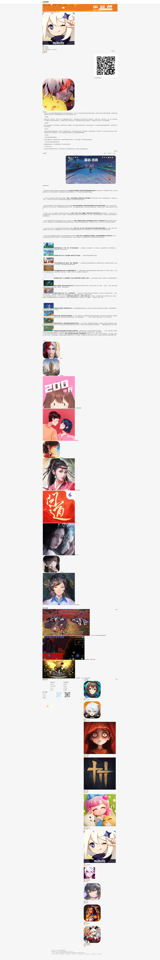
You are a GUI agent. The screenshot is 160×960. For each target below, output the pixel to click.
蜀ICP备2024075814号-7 (56, 951)
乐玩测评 (46, 46)
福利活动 (65, 686)
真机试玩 (109, 153)
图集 (114, 153)
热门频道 (45, 692)
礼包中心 (52, 688)
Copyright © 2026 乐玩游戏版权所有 (58, 950)
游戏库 (51, 12)
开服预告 (44, 697)
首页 (48, 12)
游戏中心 (52, 682)
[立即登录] (115, 4)
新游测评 (65, 684)
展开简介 (116, 151)
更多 (117, 609)
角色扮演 (54, 12)
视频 (105, 153)
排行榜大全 (52, 684)
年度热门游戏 (53, 686)
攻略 (43, 46)
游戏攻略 (65, 688)
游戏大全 (44, 694)
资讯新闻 (65, 682)
